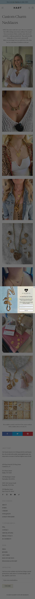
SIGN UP (26, 310)
